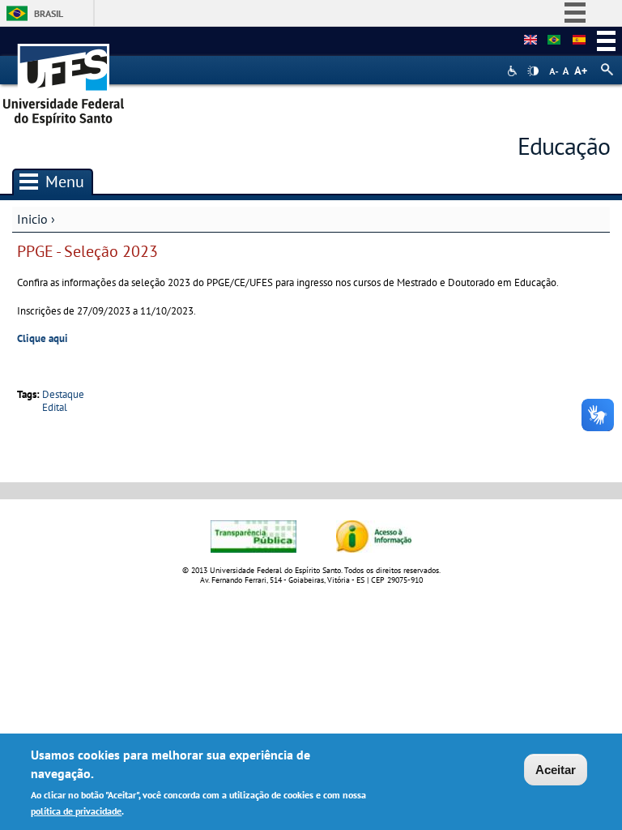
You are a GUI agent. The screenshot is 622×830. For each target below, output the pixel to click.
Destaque (63, 394)
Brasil (48, 13)
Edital (54, 407)
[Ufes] (64, 79)
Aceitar (555, 770)
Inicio (32, 219)
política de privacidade (76, 811)
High (533, 71)
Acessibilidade (514, 71)
